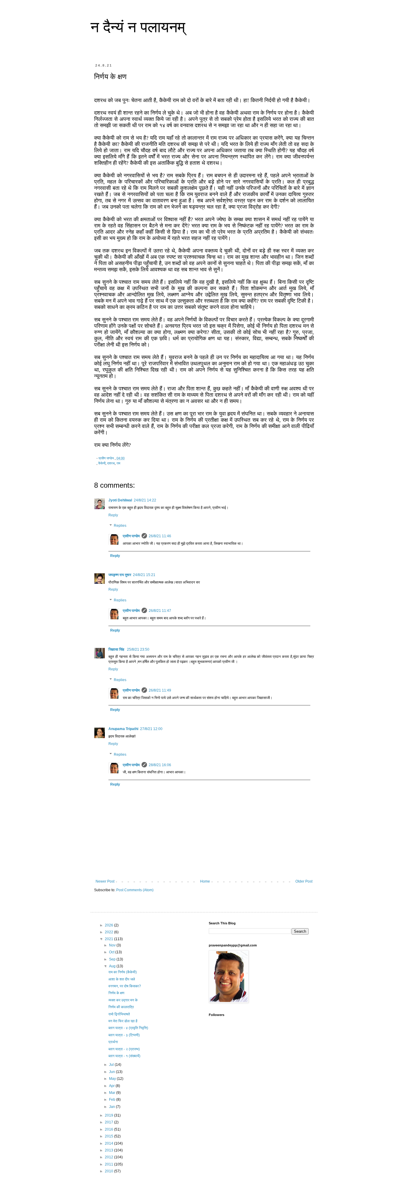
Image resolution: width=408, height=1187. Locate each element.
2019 (109, 1115)
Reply (113, 515)
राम (118, 463)
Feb (112, 1099)
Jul (112, 1065)
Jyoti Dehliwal (120, 500)
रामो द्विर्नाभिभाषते (119, 1014)
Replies (120, 526)
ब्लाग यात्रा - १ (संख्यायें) (124, 1056)
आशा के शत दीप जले (121, 979)
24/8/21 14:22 (145, 500)
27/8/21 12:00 (151, 729)
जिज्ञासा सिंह (116, 649)
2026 (109, 925)
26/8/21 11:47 (160, 611)
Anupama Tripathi (123, 729)
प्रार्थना (113, 1042)
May (113, 1079)
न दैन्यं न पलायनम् (138, 27)
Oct (112, 952)
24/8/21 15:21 (144, 575)
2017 (109, 1122)
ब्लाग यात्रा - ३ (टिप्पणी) (124, 1035)
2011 (109, 1164)
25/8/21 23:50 (138, 649)
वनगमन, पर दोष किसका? (124, 986)
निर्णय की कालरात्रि (121, 1007)
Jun (112, 1072)
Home (205, 881)
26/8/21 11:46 (160, 536)
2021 (109, 939)
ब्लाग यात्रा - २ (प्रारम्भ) (124, 1049)
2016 (109, 1129)
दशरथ (111, 463)
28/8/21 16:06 (160, 765)
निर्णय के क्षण (116, 993)
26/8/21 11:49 (160, 690)
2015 (109, 1136)
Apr (112, 1086)
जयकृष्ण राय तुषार (119, 575)
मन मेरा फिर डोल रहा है (122, 1021)
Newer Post (105, 881)
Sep (112, 959)
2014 (109, 1143)
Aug (112, 966)
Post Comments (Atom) (135, 890)
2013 (109, 1150)
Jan (112, 1107)
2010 (109, 1171)
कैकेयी (101, 463)
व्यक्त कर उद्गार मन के (123, 1000)
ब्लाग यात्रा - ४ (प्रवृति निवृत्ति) (128, 1028)
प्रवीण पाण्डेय (131, 536)
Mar (112, 1093)
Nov (112, 945)
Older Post (303, 881)
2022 (109, 932)
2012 (109, 1157)
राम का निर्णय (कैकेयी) (122, 972)
